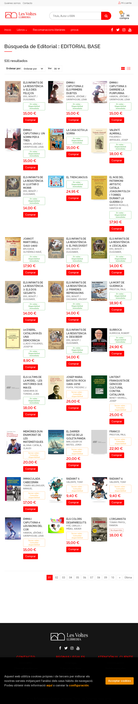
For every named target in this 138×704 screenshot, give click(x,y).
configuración (79, 685)
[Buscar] (106, 16)
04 (70, 577)
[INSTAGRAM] (123, 29)
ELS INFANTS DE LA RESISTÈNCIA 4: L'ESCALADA (119, 242)
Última (128, 577)
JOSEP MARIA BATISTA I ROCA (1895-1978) (76, 381)
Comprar (30, 120)
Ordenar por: (13, 68)
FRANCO (114, 431)
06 (84, 577)
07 (91, 577)
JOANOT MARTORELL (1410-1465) (30, 242)
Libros (21, 29)
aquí (49, 685)
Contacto (27, 3)
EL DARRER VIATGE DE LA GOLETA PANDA (75, 435)
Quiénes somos (12, 3)
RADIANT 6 (116, 478)
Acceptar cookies (119, 680)
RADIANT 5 (72, 478)
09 (105, 577)
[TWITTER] (118, 29)
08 (98, 577)
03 (63, 577)
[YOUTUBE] (129, 29)
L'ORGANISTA (117, 519)
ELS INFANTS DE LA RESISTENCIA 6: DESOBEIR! (76, 333)
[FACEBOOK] (112, 29)
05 (77, 577)
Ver (50, 68)
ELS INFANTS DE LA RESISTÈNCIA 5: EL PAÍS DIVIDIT (77, 242)
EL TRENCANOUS (77, 177)
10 (112, 577)
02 (56, 577)
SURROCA (115, 329)
